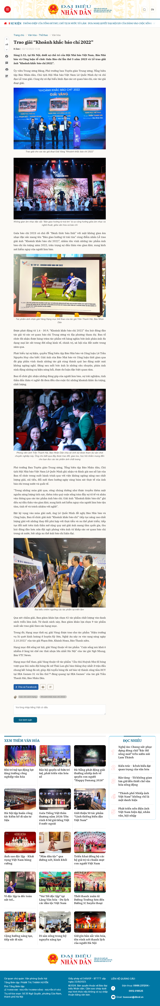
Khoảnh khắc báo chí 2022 (53, 697)
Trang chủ (19, 35)
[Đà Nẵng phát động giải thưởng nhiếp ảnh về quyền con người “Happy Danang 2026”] (90, 755)
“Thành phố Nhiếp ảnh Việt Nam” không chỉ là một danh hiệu (133, 797)
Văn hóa (56, 35)
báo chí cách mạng (28, 697)
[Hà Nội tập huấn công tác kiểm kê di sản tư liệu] (20, 799)
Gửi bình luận (25, 720)
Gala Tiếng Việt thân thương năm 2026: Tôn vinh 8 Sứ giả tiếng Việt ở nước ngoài (54, 818)
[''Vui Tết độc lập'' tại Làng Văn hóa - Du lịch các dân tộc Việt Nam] (55, 882)
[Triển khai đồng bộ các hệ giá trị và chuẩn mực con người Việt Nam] (90, 842)
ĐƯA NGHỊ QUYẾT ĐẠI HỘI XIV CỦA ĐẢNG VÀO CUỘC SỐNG (69, 23)
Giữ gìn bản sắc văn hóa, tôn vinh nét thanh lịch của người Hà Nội (90, 939)
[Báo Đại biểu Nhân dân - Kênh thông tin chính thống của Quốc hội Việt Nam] (80, 9)
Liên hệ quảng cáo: (123, 978)
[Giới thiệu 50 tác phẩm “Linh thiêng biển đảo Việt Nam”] (90, 799)
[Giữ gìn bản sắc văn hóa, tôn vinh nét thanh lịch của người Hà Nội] (90, 922)
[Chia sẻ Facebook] (6, 56)
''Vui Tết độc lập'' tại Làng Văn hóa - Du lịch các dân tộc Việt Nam (54, 900)
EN (152, 9)
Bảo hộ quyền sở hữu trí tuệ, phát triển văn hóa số (54, 773)
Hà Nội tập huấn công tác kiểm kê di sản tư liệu (18, 817)
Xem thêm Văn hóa (22, 741)
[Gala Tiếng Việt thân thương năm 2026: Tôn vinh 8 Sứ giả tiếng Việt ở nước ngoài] (55, 799)
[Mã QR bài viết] (6, 76)
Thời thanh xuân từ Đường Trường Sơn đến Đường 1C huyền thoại (89, 900)
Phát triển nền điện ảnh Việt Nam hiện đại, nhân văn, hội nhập (134, 812)
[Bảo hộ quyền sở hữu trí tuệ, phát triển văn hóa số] (55, 755)
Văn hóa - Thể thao (38, 35)
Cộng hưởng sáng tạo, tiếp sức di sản (18, 937)
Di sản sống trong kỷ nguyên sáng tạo (52, 937)
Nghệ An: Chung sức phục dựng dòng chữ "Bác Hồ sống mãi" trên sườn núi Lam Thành (135, 752)
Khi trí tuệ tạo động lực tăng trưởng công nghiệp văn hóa (19, 773)
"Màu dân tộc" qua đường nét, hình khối (53, 858)
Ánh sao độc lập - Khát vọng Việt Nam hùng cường (19, 860)
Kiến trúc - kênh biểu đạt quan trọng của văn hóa (134, 767)
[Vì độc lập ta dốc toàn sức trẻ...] (20, 882)
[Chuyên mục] (7, 9)
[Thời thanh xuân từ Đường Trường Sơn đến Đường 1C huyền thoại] (90, 882)
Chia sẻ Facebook (27, 687)
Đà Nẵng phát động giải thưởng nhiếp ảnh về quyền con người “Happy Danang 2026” (89, 775)
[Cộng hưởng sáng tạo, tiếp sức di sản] (20, 922)
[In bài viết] (6, 69)
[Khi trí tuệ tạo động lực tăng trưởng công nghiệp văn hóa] (20, 755)
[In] (43, 687)
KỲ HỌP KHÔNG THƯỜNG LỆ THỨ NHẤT (124, 23)
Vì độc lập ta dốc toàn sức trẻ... (18, 898)
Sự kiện (15, 23)
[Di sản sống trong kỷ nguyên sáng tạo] (55, 922)
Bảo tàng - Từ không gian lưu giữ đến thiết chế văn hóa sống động (135, 781)
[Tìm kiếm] (144, 9)
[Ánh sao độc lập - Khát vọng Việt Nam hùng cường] (20, 842)
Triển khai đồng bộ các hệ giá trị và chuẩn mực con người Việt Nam (89, 860)
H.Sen (17, 49)
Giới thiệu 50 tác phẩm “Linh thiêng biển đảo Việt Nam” (88, 817)
